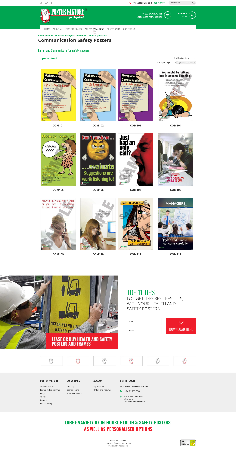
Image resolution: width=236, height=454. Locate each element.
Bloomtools (123, 446)
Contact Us (129, 29)
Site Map (71, 386)
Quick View (58, 117)
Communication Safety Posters (91, 35)
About (42, 396)
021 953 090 (159, 3)
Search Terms (73, 390)
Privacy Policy (46, 403)
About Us (58, 29)
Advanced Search (74, 393)
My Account (98, 386)
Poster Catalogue (94, 29)
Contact (43, 400)
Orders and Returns (102, 390)
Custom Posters (47, 386)
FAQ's (42, 393)
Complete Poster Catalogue (60, 35)
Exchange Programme (50, 390)
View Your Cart (149, 15)
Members (181, 15)
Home (47, 29)
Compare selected (187, 63)
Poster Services (73, 29)
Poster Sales (113, 29)
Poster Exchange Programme (59, 312)
